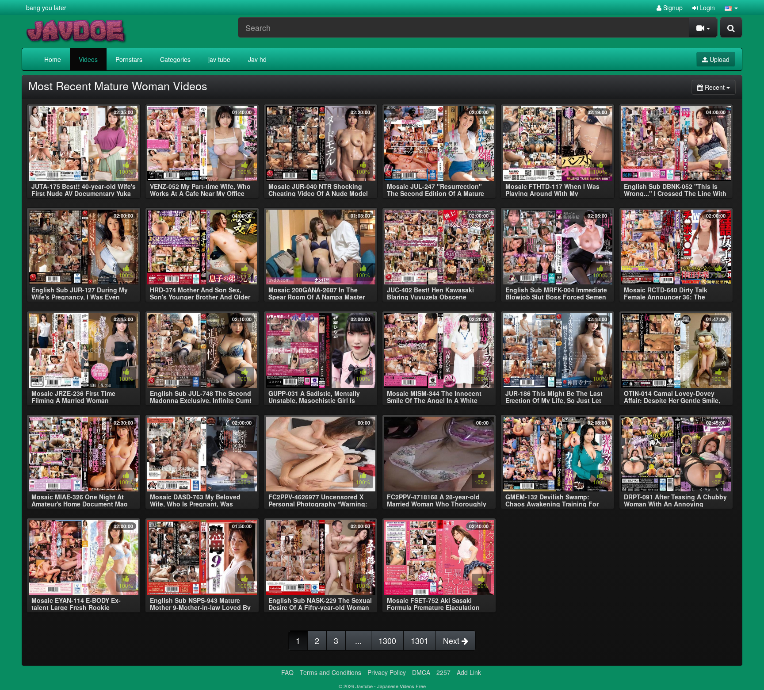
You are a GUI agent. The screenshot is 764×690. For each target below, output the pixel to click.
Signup (672, 7)
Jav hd (257, 59)
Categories (175, 59)
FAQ (287, 672)
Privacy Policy (386, 672)
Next (452, 640)
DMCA (421, 672)
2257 (443, 672)
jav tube (219, 59)
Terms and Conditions (330, 672)
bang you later (46, 7)
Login (706, 7)
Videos (88, 59)
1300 (387, 640)
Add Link (469, 672)
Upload (719, 59)
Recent (719, 87)
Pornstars (128, 59)
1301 (419, 640)
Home (52, 59)
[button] (731, 7)
